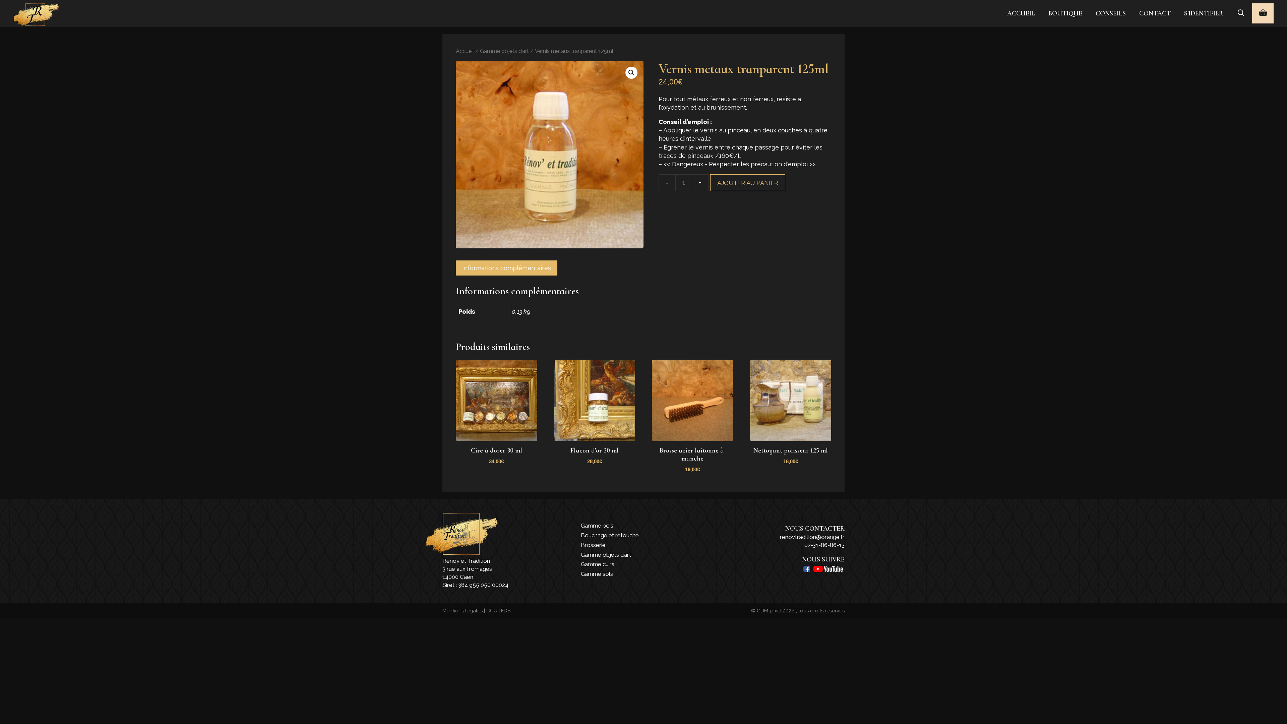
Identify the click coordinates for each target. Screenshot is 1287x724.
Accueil (1021, 13)
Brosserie (593, 545)
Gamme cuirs (597, 564)
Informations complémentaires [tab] (506, 268)
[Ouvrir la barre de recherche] (1241, 13)
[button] (631, 73)
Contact (1155, 13)
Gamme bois (597, 525)
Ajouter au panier (747, 182)
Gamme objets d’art (504, 51)
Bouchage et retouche (610, 535)
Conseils (1111, 13)
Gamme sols (597, 573)
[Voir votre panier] (1263, 13)
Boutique (1065, 13)
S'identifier (1203, 13)
